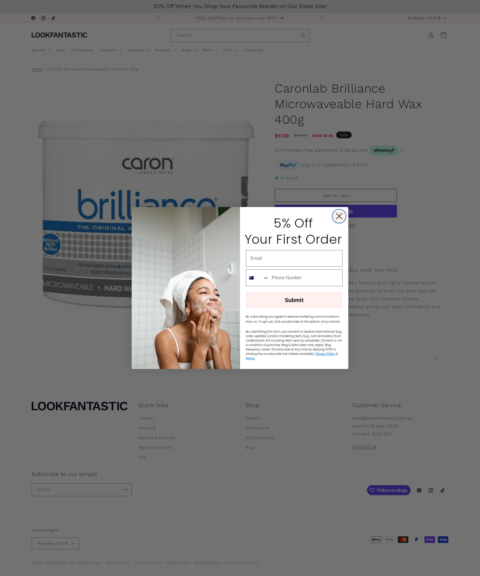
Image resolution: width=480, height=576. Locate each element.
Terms (250, 358)
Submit (294, 300)
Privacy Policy (325, 354)
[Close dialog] (339, 216)
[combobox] (257, 278)
